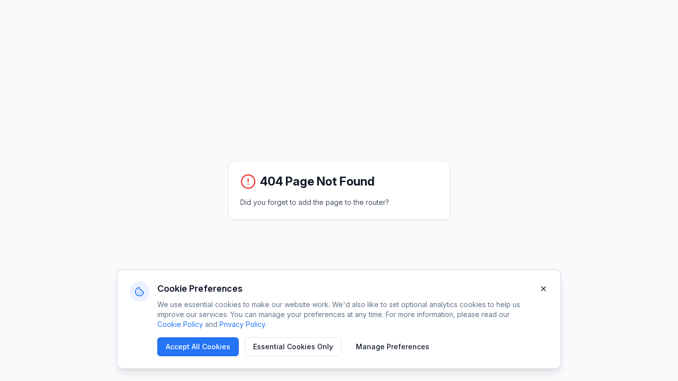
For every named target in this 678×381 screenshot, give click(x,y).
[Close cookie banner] (543, 289)
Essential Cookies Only (293, 346)
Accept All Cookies (198, 346)
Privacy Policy (242, 324)
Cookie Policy (180, 324)
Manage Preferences (392, 346)
